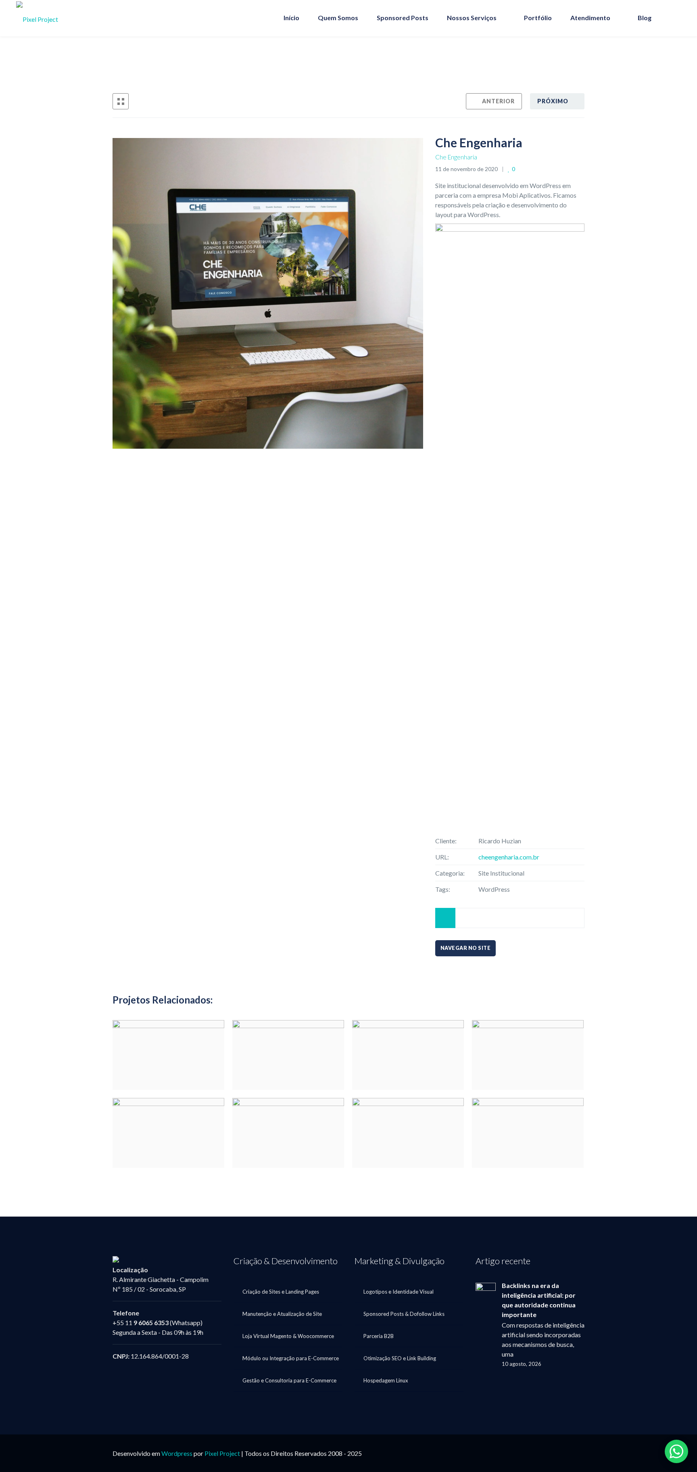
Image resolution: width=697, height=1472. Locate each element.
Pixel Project (222, 1453)
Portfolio (515, 60)
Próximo (552, 101)
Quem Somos (338, 17)
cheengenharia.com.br (508, 857)
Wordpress (176, 1453)
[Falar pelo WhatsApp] (676, 1451)
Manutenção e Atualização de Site (282, 1314)
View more (168, 1055)
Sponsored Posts (402, 17)
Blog (644, 17)
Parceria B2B (378, 1336)
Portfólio (538, 17)
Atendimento (590, 17)
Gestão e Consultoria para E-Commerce (289, 1380)
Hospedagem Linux (385, 1380)
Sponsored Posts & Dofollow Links (403, 1314)
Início (291, 17)
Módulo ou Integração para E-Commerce (290, 1358)
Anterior (498, 101)
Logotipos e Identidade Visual (398, 1291)
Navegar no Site (465, 948)
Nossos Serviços (472, 17)
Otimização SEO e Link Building (399, 1358)
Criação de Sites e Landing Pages (280, 1291)
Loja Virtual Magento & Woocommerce (288, 1336)
